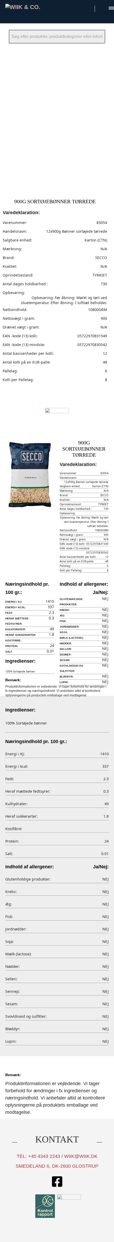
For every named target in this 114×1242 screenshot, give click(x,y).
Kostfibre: (13, 640)
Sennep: (66, 654)
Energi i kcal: (15, 607)
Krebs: (65, 610)
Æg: (62, 615)
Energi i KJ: (13, 601)
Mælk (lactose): (72, 637)
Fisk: (63, 621)
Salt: (8, 651)
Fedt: (9, 612)
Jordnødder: (69, 626)
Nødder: (66, 643)
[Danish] (88, 8)
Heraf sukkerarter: (20, 634)
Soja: (64, 632)
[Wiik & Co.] (29, 7)
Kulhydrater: (15, 629)
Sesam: (65, 660)
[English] (102, 8)
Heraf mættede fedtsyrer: (17, 621)
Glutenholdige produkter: (71, 602)
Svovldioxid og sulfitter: (71, 668)
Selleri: (66, 649)
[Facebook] (57, 1182)
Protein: (11, 646)
